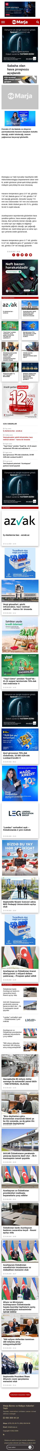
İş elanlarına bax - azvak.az (12, 431)
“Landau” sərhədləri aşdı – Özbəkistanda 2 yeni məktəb (12, 1019)
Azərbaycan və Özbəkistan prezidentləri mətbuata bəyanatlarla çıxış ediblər (12, 1033)
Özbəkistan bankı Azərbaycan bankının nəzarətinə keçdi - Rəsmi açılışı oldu (11, 992)
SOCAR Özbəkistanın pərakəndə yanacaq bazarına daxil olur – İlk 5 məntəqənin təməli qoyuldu (12, 1006)
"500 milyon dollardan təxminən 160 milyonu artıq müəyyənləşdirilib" (12, 1045)
